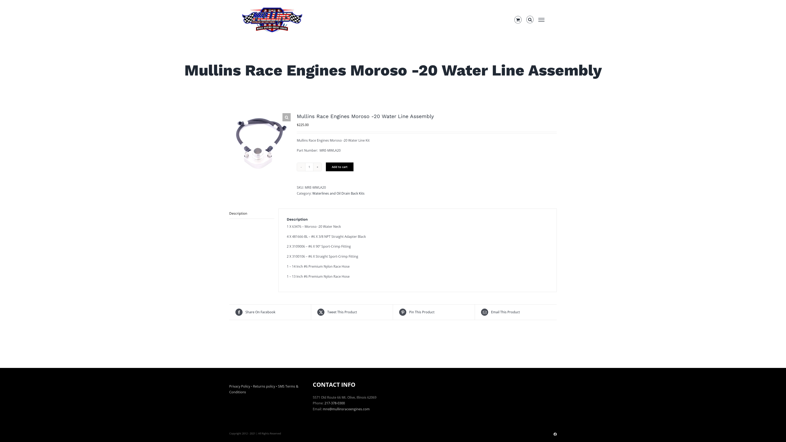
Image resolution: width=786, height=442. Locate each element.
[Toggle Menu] (541, 20)
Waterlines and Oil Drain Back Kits (338, 193)
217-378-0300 (334, 403)
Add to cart (340, 167)
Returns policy (264, 386)
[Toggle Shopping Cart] (518, 20)
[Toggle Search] (530, 20)
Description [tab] (238, 213)
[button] (286, 117)
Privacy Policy (239, 386)
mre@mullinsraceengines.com (346, 409)
